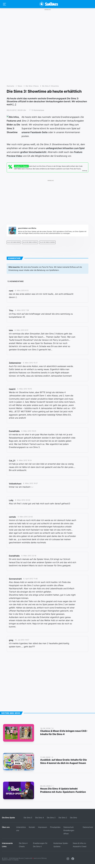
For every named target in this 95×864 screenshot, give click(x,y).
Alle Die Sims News (13, 242)
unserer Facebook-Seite (35, 132)
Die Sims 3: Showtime (50, 86)
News (20, 86)
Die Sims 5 (28, 817)
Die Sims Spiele (8, 817)
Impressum (42, 827)
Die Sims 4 (39, 817)
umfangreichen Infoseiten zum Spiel (65, 148)
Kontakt (32, 827)
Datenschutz (88, 827)
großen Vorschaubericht (33, 152)
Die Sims (73, 817)
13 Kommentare (37, 110)
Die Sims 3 (51, 817)
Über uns (6, 827)
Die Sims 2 (63, 817)
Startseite (10, 86)
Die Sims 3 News (32, 86)
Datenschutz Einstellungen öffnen (68, 830)
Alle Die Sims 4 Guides (47, 242)
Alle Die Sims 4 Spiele (30, 242)
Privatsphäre (55, 827)
